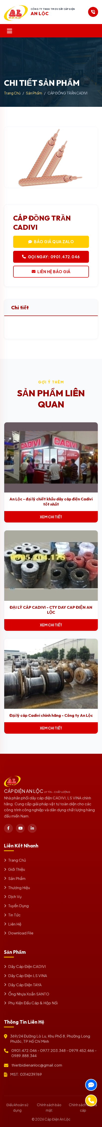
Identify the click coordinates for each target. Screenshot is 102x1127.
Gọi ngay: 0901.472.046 (54, 256)
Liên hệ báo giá (54, 271)
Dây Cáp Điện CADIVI (27, 966)
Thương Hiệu (19, 887)
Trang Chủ (12, 93)
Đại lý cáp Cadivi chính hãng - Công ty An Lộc (51, 715)
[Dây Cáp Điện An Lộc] (16, 12)
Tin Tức (14, 914)
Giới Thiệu (16, 869)
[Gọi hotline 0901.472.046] (93, 12)
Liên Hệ (14, 924)
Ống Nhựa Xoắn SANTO (28, 993)
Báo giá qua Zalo (54, 241)
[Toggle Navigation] (9, 30)
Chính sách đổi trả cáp (83, 1107)
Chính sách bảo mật (49, 1107)
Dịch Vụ (15, 896)
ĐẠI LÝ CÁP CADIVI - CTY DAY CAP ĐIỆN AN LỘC (51, 610)
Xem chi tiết (51, 517)
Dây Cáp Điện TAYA (25, 984)
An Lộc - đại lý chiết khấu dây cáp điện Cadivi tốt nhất (51, 501)
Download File (20, 932)
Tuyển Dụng (18, 905)
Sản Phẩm (34, 93)
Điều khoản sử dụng (17, 1107)
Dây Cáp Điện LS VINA (27, 975)
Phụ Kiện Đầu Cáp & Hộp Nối (33, 1002)
